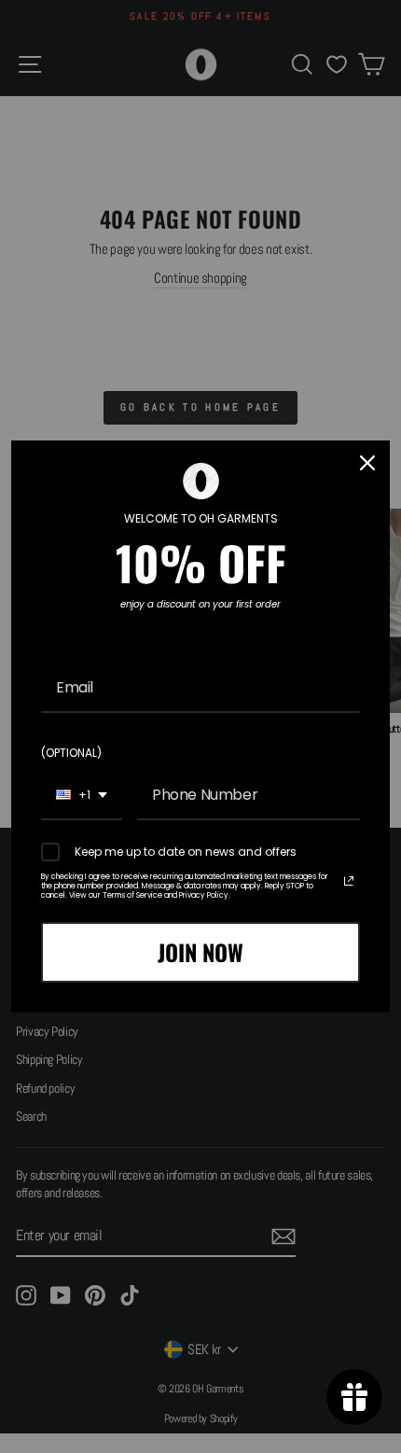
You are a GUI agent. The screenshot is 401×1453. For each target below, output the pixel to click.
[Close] (367, 462)
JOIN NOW (200, 952)
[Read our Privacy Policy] (349, 881)
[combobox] (81, 795)
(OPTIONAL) (71, 753)
